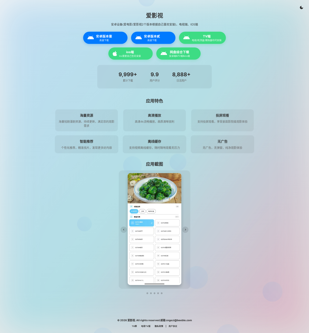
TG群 (134, 326)
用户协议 (173, 326)
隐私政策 (159, 326)
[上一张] (124, 229)
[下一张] (185, 229)
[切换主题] (301, 7)
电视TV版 (146, 326)
